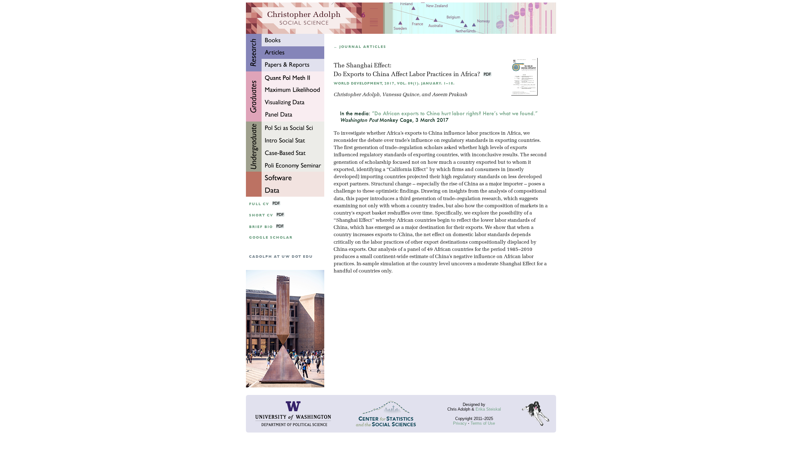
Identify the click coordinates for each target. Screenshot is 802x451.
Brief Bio (261, 227)
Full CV (259, 204)
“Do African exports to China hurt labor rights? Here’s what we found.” (455, 113)
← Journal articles (360, 47)
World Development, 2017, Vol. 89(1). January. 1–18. (394, 83)
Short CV (261, 215)
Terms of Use (483, 423)
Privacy (460, 423)
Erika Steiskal (488, 409)
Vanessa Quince (400, 94)
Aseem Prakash (449, 94)
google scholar (271, 238)
